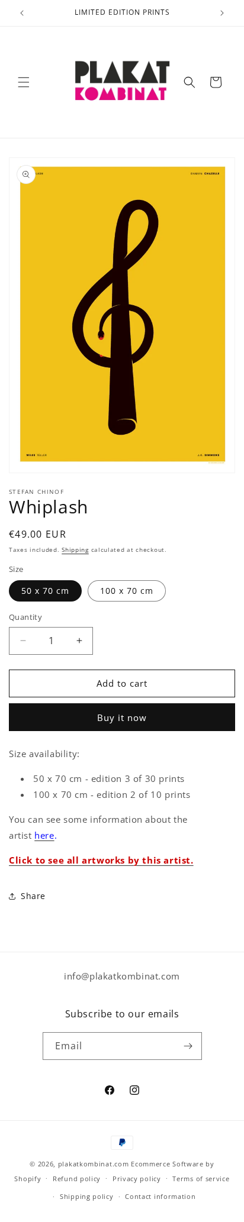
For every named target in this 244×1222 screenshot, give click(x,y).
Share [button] (33, 895)
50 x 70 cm (45, 590)
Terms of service (200, 1178)
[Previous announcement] (22, 13)
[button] (24, 82)
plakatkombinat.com (93, 1163)
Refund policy (77, 1178)
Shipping (75, 549)
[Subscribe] (188, 1046)
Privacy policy (137, 1178)
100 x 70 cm (126, 590)
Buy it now (122, 717)
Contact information (160, 1196)
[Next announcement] (222, 13)
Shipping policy (87, 1196)
